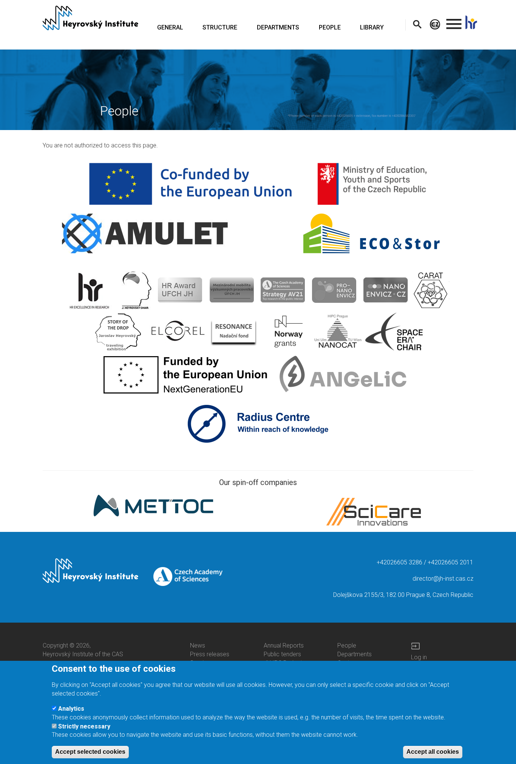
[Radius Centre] (258, 423)
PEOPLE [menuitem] (330, 27)
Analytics (71, 708)
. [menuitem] (454, 20)
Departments (354, 654)
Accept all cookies (432, 751)
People (346, 645)
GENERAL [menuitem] (170, 27)
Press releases (209, 654)
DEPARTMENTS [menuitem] (278, 27)
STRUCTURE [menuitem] (219, 27)
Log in (419, 657)
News (197, 645)
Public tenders (282, 654)
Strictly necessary (84, 726)
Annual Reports (284, 645)
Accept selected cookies (90, 751)
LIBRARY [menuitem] (372, 27)
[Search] (417, 24)
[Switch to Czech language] (435, 24)
